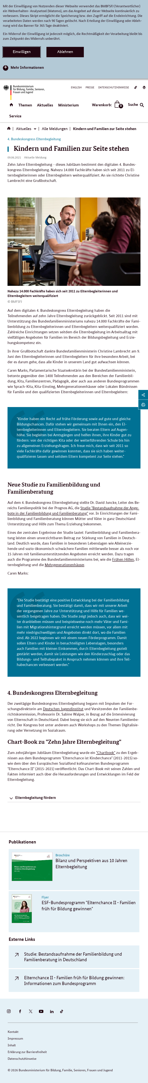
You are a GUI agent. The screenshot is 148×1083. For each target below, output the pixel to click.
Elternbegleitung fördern (35, 797)
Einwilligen (22, 51)
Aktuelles (45, 105)
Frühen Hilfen (123, 559)
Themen (25, 105)
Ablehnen (65, 51)
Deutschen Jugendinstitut (63, 709)
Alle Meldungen (55, 128)
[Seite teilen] (143, 395)
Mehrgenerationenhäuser (64, 565)
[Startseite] (10, 130)
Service (15, 116)
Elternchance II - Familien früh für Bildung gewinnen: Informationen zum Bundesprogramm (74, 980)
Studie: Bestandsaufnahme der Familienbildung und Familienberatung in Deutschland (73, 956)
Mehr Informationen (27, 67)
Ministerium (68, 105)
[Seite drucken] (143, 404)
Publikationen (22, 842)
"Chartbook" (105, 752)
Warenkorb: (106, 105)
